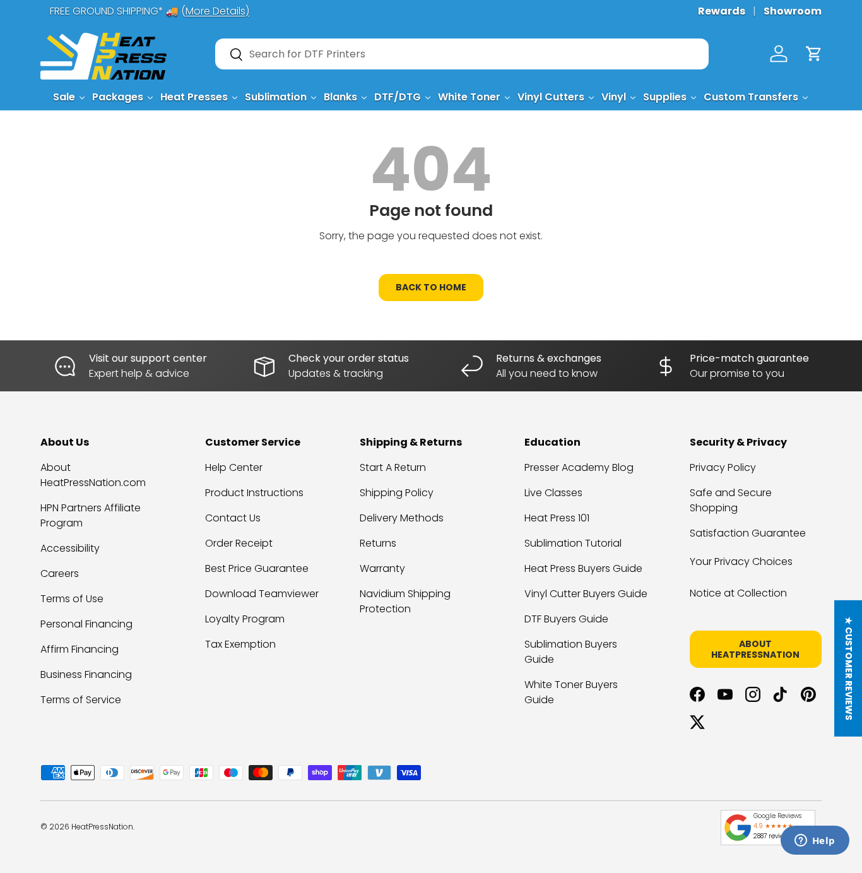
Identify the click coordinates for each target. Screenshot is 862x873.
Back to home (431, 287)
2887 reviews (772, 836)
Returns (378, 543)
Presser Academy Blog (579, 467)
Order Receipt (239, 543)
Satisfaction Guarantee (748, 533)
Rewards (721, 11)
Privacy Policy (723, 467)
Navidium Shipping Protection (405, 601)
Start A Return (393, 467)
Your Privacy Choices (741, 561)
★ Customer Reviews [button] (848, 668)
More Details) (208, 11)
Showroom (793, 11)
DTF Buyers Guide (566, 619)
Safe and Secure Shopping (731, 500)
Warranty (382, 568)
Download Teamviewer (262, 593)
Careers (59, 573)
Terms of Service (80, 699)
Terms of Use (71, 598)
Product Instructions (254, 492)
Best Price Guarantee (257, 568)
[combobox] (462, 54)
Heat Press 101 (556, 518)
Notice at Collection (738, 593)
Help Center (234, 467)
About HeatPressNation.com (93, 475)
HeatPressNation (102, 826)
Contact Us (233, 518)
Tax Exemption (240, 644)
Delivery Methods (402, 518)
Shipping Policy (397, 492)
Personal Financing (86, 624)
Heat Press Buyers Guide (583, 568)
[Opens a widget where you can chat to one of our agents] (814, 841)
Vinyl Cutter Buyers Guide (585, 593)
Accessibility (70, 548)
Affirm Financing (79, 649)
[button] (814, 54)
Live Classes (553, 492)
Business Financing (86, 674)
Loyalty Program (245, 619)
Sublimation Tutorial (573, 543)
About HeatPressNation (755, 649)
